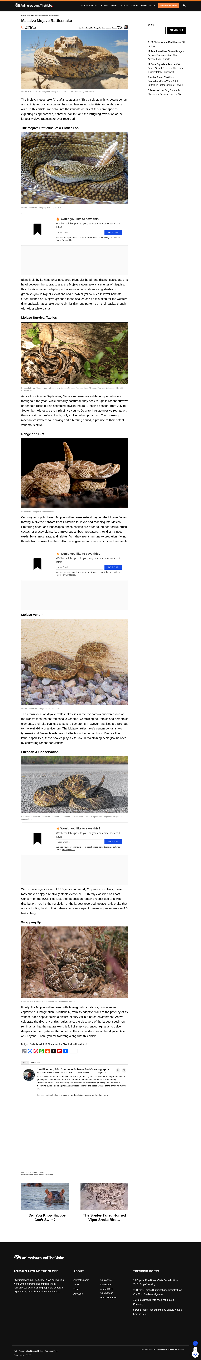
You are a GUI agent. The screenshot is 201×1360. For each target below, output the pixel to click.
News (30, 15)
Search (151, 24)
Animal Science (27, 1174)
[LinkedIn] (118, 1070)
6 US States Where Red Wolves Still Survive (167, 44)
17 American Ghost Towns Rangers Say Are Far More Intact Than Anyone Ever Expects (166, 55)
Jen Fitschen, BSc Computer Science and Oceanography (101, 28)
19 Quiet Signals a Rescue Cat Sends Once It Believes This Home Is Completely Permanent (166, 68)
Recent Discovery (46, 1174)
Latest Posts (36, 1063)
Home (23, 15)
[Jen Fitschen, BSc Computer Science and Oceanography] (29, 1080)
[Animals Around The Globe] (38, 5)
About (25, 1063)
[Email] (124, 1070)
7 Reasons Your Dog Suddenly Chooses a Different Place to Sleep (166, 92)
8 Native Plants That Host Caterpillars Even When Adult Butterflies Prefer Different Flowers (165, 81)
